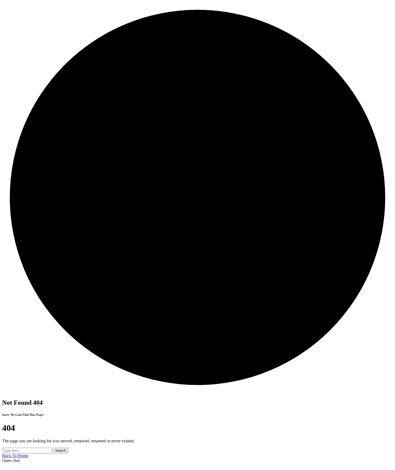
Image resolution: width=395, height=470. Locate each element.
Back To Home (15, 455)
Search (60, 451)
